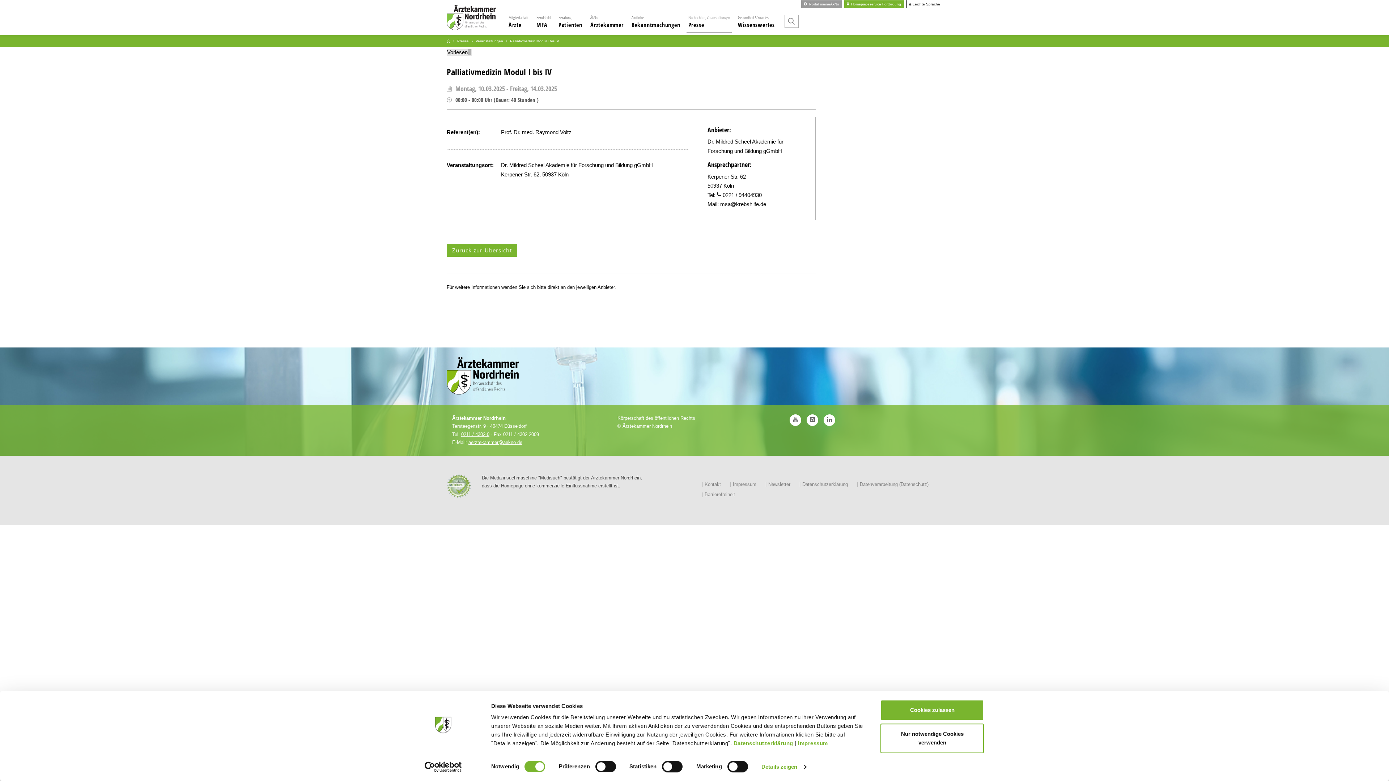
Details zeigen (779, 767)
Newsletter (779, 484)
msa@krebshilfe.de (743, 204)
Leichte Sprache (926, 4)
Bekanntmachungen (656, 21)
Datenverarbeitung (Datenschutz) (894, 484)
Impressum (813, 743)
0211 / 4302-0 (475, 434)
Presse (709, 21)
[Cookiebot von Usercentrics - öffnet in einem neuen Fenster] (443, 766)
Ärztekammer (607, 21)
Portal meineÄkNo (823, 4)
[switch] (605, 766)
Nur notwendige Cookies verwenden (932, 738)
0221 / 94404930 (742, 195)
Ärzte (518, 21)
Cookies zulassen (932, 710)
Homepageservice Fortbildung (875, 4)
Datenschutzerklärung (763, 743)
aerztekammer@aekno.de (495, 442)
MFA (543, 21)
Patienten (570, 21)
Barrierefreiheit (720, 494)
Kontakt (713, 484)
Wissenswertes (756, 21)
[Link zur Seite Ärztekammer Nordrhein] (448, 41)
